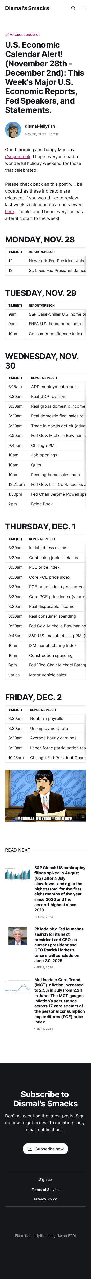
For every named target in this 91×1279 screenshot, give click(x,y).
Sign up (45, 1179)
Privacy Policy (45, 1199)
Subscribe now (49, 1148)
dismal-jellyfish (40, 126)
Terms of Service (45, 1189)
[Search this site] (73, 8)
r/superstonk (17, 156)
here (9, 211)
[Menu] (83, 8)
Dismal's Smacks (27, 8)
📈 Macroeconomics (22, 35)
